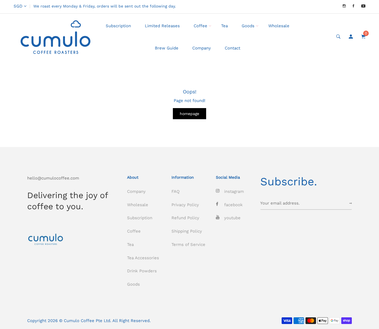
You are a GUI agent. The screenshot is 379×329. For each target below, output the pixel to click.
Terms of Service (188, 244)
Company (201, 48)
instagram (234, 191)
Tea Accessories (143, 257)
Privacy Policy (185, 204)
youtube (232, 217)
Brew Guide (166, 48)
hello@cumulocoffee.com (53, 178)
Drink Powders (142, 270)
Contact (232, 48)
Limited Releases (162, 25)
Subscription (118, 25)
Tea (224, 25)
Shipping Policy (186, 231)
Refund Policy (185, 217)
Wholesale (278, 25)
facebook (233, 204)
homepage (189, 113)
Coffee (200, 25)
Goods (248, 25)
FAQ (175, 191)
